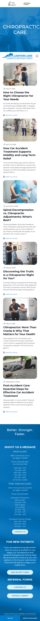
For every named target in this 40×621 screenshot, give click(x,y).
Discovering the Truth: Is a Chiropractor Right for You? (18, 275)
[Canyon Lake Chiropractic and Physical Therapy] (17, 55)
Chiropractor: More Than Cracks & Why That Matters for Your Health (19, 331)
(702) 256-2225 (22, 462)
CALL (13, 3)
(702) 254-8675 (22, 494)
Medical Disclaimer (30, 618)
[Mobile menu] (36, 56)
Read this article (11, 115)
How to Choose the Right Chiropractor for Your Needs (18, 96)
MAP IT (13, 5)
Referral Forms (27, 3)
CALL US (10, 618)
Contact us (20, 532)
